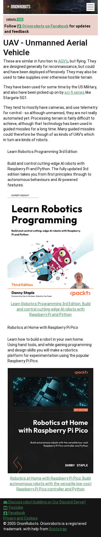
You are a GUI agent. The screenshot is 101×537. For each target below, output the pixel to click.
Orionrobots (20, 7)
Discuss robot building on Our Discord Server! (47, 502)
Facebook (16, 513)
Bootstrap (58, 529)
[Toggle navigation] (90, 7)
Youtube (15, 507)
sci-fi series (74, 92)
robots (14, 19)
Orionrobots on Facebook (44, 26)
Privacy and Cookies (20, 518)
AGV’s (63, 61)
